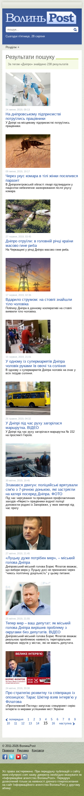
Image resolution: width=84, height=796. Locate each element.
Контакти (38, 750)
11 (15, 723)
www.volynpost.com (15, 774)
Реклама (23, 750)
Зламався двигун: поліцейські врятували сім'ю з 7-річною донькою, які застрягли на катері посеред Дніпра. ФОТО (42, 489)
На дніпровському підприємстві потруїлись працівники (33, 116)
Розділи (12, 47)
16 (53, 723)
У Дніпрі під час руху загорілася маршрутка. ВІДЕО (34, 425)
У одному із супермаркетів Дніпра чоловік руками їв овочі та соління (36, 363)
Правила (8, 750)
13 (30, 723)
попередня (16, 719)
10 (8, 723)
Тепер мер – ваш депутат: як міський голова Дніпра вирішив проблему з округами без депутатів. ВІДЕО (38, 627)
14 (37, 723)
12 (22, 723)
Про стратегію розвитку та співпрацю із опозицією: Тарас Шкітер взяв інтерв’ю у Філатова (41, 697)
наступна (65, 723)
